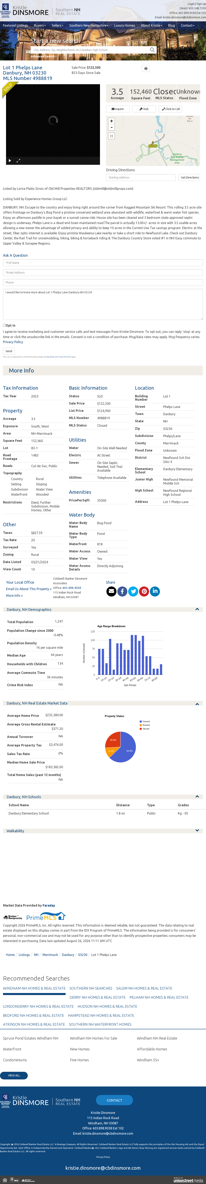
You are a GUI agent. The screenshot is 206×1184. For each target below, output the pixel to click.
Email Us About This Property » (29, 589)
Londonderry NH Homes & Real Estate (38, 1006)
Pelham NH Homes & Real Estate (159, 997)
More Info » (14, 595)
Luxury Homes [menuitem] (124, 25)
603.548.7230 (197, 8)
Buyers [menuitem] (39, 25)
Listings (24, 955)
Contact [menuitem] (187, 25)
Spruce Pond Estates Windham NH (30, 1038)
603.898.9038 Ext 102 (192, 13)
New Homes (80, 1049)
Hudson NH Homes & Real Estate (107, 1006)
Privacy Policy (13, 342)
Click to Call (172, 109)
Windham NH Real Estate (157, 1038)
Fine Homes (79, 1060)
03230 (82, 955)
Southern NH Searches (91, 988)
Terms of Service (64, 357)
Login (191, 3)
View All (14, 1075)
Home (10, 955)
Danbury (68, 955)
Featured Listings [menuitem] (15, 25)
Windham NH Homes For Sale (93, 1038)
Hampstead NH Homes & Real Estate (101, 1015)
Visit (145, 109)
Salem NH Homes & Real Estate (144, 988)
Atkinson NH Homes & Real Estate (34, 1024)
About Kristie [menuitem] (150, 25)
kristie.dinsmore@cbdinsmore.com (184, 17)
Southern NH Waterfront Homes (100, 1024)
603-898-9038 (72, 587)
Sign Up (201, 3)
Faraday (49, 905)
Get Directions (190, 177)
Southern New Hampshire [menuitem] (87, 25)
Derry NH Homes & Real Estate (98, 997)
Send (9, 351)
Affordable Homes (152, 1049)
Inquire (119, 109)
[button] (153, 50)
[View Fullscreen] (111, 136)
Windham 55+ (148, 1060)
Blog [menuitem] (171, 25)
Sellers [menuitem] (56, 25)
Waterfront (12, 1049)
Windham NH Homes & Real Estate (34, 988)
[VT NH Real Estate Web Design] (188, 1179)
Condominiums (15, 1060)
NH (36, 955)
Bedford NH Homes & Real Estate (33, 1015)
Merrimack (50, 955)
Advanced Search (43, 56)
